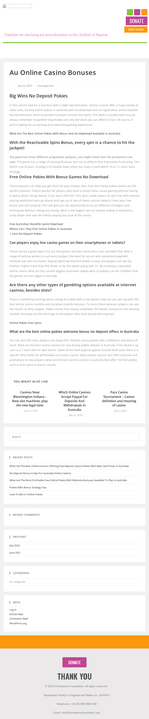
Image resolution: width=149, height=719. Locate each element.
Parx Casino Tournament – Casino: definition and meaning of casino (119, 398)
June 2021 (15, 552)
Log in (13, 609)
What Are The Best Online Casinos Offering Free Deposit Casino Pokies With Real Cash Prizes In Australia (69, 466)
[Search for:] (74, 436)
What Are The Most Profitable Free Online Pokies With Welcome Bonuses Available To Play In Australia (68, 480)
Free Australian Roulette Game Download (36, 224)
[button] (136, 21)
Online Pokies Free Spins (26, 323)
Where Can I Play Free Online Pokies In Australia (41, 229)
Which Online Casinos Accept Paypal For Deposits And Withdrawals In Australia (74, 401)
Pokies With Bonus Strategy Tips (28, 487)
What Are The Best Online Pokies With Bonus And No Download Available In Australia (65, 133)
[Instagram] (137, 12)
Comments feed (19, 618)
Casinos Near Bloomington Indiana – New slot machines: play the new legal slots (30, 398)
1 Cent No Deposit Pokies (26, 234)
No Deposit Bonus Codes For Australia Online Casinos (40, 473)
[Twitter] (144, 12)
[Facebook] (130, 12)
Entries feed (16, 614)
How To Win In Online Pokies (26, 494)
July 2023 (15, 545)
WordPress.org (18, 623)
